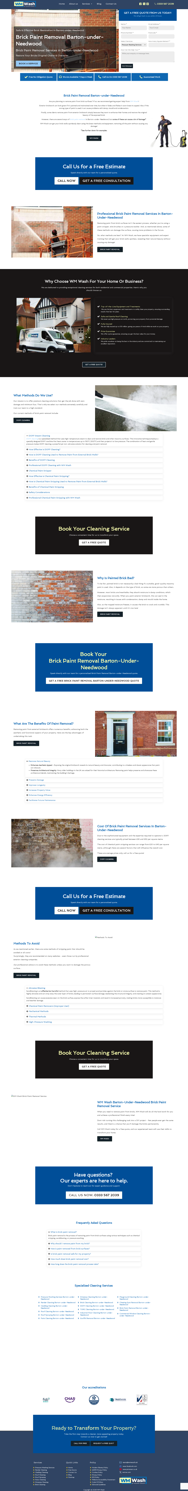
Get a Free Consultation (106, 181)
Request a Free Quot (103, 1443)
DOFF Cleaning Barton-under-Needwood (97, 1306)
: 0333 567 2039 (94, 1195)
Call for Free (80, 1443)
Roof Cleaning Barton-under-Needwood (57, 1311)
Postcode (153, 33)
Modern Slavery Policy (100, 1467)
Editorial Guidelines (99, 1484)
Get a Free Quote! (94, 364)
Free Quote (72, 1470)
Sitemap (71, 1477)
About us (73, 4)
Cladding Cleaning (41, 1472)
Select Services (127, 41)
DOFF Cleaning (23, 420)
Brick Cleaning (40, 1484)
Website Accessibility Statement (103, 1480)
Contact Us (111, 4)
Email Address (154, 24)
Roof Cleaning (40, 1475)
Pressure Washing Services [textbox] (132, 45)
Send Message (127, 66)
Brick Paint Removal (110, 249)
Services (86, 4)
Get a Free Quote (94, 680)
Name (124, 24)
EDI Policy (95, 1477)
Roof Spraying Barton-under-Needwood (57, 1315)
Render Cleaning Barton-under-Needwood (58, 1303)
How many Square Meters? (159, 41)
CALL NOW (67, 181)
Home (62, 4)
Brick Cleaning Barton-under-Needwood (96, 1303)
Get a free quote (94, 542)
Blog (99, 4)
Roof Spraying (40, 1477)
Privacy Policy (97, 1475)
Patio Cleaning (40, 1480)
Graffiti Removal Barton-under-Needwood (97, 1318)
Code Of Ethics (97, 1482)
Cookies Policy (97, 1472)
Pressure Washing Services (45, 1467)
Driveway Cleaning (41, 1482)
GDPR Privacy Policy (99, 1470)
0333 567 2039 (165, 4)
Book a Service (28, 63)
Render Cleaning (41, 1470)
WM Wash (94, 138)
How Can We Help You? (130, 50)
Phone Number (127, 33)
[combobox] (134, 45)
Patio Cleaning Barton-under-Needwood (57, 1318)
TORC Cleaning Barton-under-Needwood (97, 1309)
